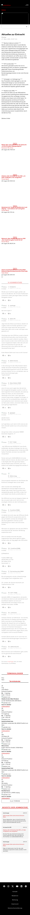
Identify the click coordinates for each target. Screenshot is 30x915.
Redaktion (15, 895)
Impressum (15, 904)
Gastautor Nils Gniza (7, 148)
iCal (3, 706)
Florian (4, 37)
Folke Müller (5, 273)
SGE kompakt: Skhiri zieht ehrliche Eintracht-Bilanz (13, 816)
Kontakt (15, 891)
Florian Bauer (5, 179)
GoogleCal (7, 706)
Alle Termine (15, 801)
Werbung (15, 900)
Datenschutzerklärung (15, 908)
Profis (4, 9)
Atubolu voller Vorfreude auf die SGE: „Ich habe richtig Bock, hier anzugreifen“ (14, 830)
